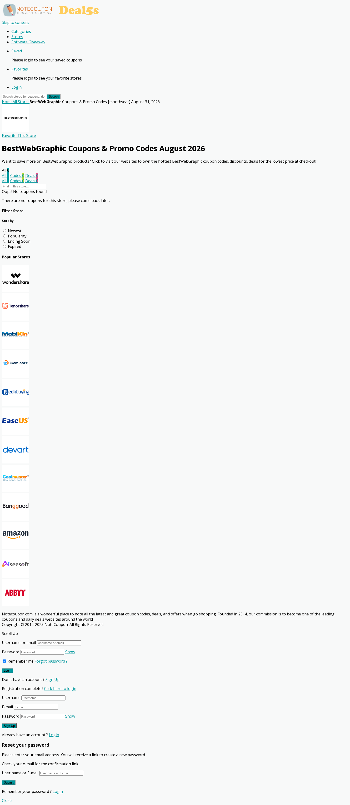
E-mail (7, 706)
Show (70, 651)
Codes (17, 175)
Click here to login (60, 688)
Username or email (19, 642)
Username (11, 697)
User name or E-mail (20, 772)
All (5, 175)
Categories (21, 31)
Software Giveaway (28, 42)
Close (7, 800)
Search (54, 96)
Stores (17, 36)
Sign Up (52, 679)
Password (10, 651)
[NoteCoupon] (52, 17)
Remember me (20, 661)
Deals (31, 175)
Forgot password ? (51, 661)
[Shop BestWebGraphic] (15, 130)
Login (16, 87)
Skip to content (15, 22)
